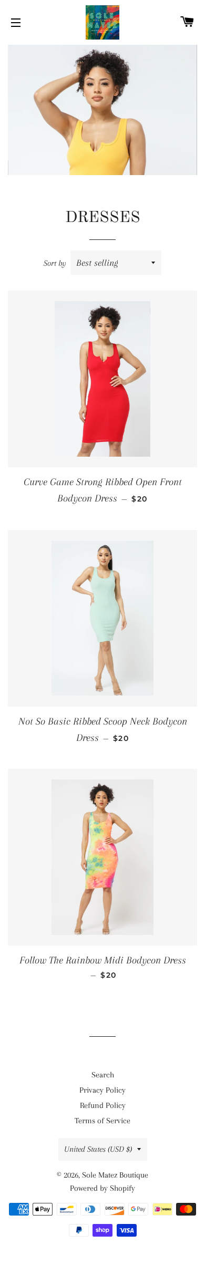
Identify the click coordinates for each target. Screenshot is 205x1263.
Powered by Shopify (102, 1188)
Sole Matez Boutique (115, 1175)
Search (102, 1074)
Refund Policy (103, 1105)
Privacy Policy (102, 1090)
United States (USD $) (98, 1149)
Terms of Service (102, 1120)
